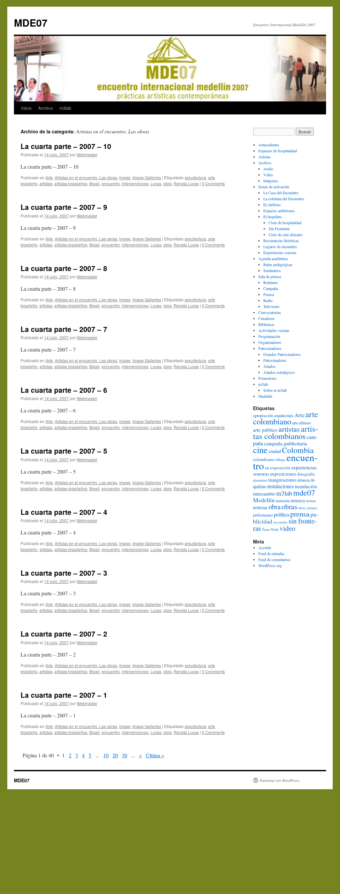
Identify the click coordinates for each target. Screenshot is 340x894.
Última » (155, 755)
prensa (299, 514)
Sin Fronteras (279, 228)
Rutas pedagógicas (278, 264)
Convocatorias (269, 312)
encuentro (111, 183)
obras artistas (307, 508)
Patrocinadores (270, 348)
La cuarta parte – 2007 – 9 (64, 207)
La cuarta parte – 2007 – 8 (64, 268)
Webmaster (87, 154)
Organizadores (269, 342)
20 (115, 755)
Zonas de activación (273, 186)
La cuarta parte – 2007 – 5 (64, 451)
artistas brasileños (70, 183)
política (281, 514)
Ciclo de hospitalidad (285, 222)
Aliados (269, 366)
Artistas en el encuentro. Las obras (86, 177)
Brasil (94, 183)
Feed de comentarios (274, 559)
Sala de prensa (269, 276)
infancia (303, 480)
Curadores (266, 318)
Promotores (267, 378)
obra (167, 183)
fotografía (306, 474)
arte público (265, 429)
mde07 (304, 492)
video (288, 528)
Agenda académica (273, 258)
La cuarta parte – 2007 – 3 (64, 573)
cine (260, 449)
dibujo (281, 459)
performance (263, 515)
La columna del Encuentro (283, 198)
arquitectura (195, 177)
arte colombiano (285, 417)
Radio (268, 300)
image (124, 177)
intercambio (264, 494)
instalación (306, 486)
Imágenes (270, 180)
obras (289, 506)
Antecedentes (268, 144)
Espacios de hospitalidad (277, 150)
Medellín (265, 396)
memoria (283, 500)
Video (268, 174)
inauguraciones (282, 480)
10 (106, 755)
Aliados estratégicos (279, 372)
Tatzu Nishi (270, 529)
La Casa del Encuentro (280, 192)
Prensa (268, 294)
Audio (268, 168)
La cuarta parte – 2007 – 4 (64, 512)
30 (124, 755)
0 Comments (213, 183)
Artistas (264, 156)
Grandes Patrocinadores (282, 354)
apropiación (263, 415)
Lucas (155, 183)
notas (311, 501)
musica (298, 500)
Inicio (26, 108)
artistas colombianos (285, 432)
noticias (260, 507)
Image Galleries (146, 177)
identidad (260, 480)
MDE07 (30, 22)
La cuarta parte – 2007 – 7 (64, 329)
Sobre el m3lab (275, 390)
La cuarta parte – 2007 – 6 (64, 390)
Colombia (298, 450)
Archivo (45, 108)
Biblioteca (266, 324)
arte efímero (301, 422)
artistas (46, 183)
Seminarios (272, 270)
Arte (49, 177)
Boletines (270, 282)
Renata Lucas (186, 183)
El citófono (272, 204)
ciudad (275, 451)
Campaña (270, 288)
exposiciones (283, 473)
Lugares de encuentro (280, 246)
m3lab (65, 108)
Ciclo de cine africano (285, 234)
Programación (269, 336)
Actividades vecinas (274, 330)
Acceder (264, 547)
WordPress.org (270, 565)
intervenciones (135, 183)
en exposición (277, 468)
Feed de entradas (271, 553)
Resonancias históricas (281, 240)
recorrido (280, 522)
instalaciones (280, 486)
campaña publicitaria (285, 443)
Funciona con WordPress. (280, 780)
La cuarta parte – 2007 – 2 (64, 634)
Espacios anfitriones (279, 210)
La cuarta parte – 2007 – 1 (64, 695)
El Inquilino (272, 216)
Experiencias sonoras (280, 252)
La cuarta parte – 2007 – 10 (66, 146)
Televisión (271, 306)
